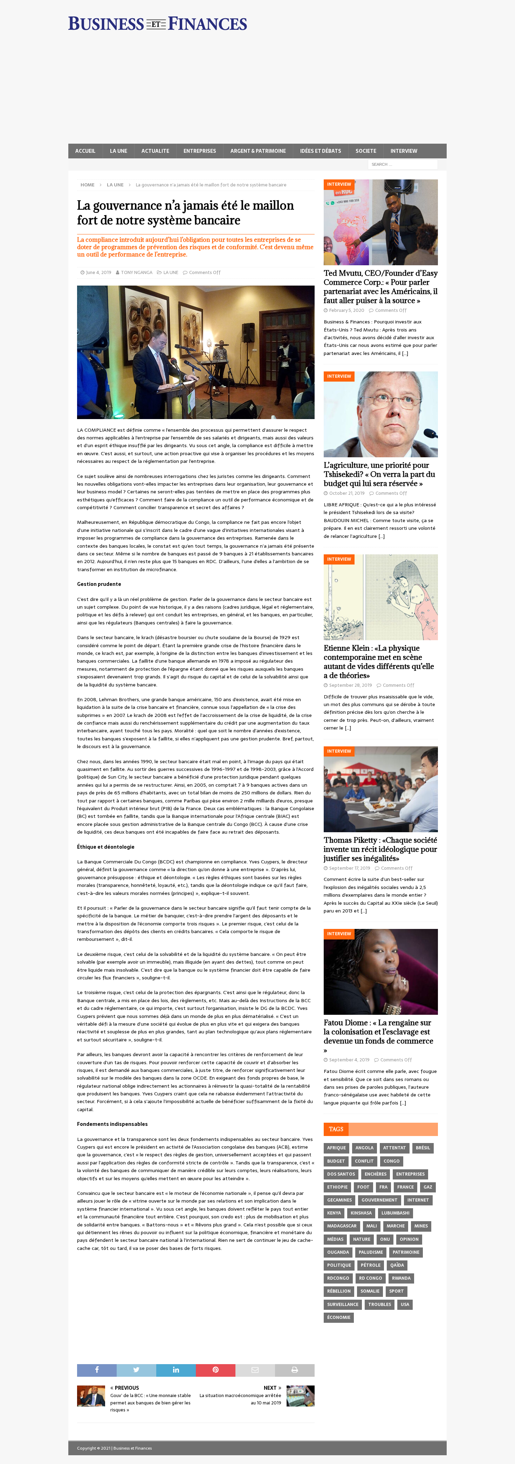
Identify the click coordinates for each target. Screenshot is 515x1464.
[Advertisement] (257, 91)
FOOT (363, 1187)
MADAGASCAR (342, 1226)
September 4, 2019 (349, 1059)
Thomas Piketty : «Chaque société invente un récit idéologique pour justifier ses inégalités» (380, 849)
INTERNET (418, 1200)
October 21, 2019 (347, 493)
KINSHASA (361, 1213)
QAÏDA (397, 1265)
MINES (421, 1226)
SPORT (396, 1291)
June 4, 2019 (98, 272)
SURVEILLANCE (342, 1304)
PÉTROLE (370, 1265)
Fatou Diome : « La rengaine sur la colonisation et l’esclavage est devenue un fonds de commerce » (378, 1036)
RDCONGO (338, 1278)
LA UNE (118, 151)
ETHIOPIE (337, 1187)
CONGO (392, 1161)
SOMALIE (369, 1291)
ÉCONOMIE (338, 1317)
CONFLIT (364, 1161)
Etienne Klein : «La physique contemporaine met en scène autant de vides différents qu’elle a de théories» (379, 661)
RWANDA (401, 1278)
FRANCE (405, 1187)
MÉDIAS (335, 1239)
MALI (371, 1226)
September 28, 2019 (350, 685)
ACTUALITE (155, 151)
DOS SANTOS (341, 1174)
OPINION (409, 1239)
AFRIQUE (336, 1147)
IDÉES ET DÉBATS (320, 151)
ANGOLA (364, 1147)
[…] (405, 353)
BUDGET (336, 1161)
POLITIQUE (339, 1265)
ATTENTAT (394, 1147)
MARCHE (396, 1226)
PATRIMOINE (406, 1252)
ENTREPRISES (200, 151)
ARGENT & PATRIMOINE (258, 151)
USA (405, 1304)
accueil (85, 151)
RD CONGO (370, 1278)
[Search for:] (403, 164)
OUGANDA (338, 1252)
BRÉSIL (423, 1147)
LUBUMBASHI (396, 1213)
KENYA (334, 1213)
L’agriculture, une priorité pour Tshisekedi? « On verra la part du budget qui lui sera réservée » (379, 474)
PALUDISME (371, 1252)
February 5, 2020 (346, 310)
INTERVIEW (404, 151)
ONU (385, 1239)
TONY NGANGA (136, 272)
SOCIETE (366, 151)
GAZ (428, 1187)
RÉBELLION (339, 1291)
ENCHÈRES (375, 1174)
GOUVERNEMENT (380, 1200)
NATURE (361, 1239)
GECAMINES (339, 1200)
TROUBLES (379, 1304)
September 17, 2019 (349, 868)
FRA (383, 1187)
